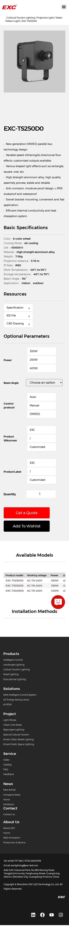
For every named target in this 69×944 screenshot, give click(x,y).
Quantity (9, 494)
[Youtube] (51, 915)
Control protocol (9, 405)
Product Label (12, 471)
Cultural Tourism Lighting (21, 17)
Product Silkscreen (10, 438)
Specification (15, 307)
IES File (11, 315)
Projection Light (45, 17)
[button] (64, 7)
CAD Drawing (15, 323)
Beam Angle (11, 382)
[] (58, 602)
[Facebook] (42, 915)
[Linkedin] (33, 915)
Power (8, 360)
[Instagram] (60, 915)
